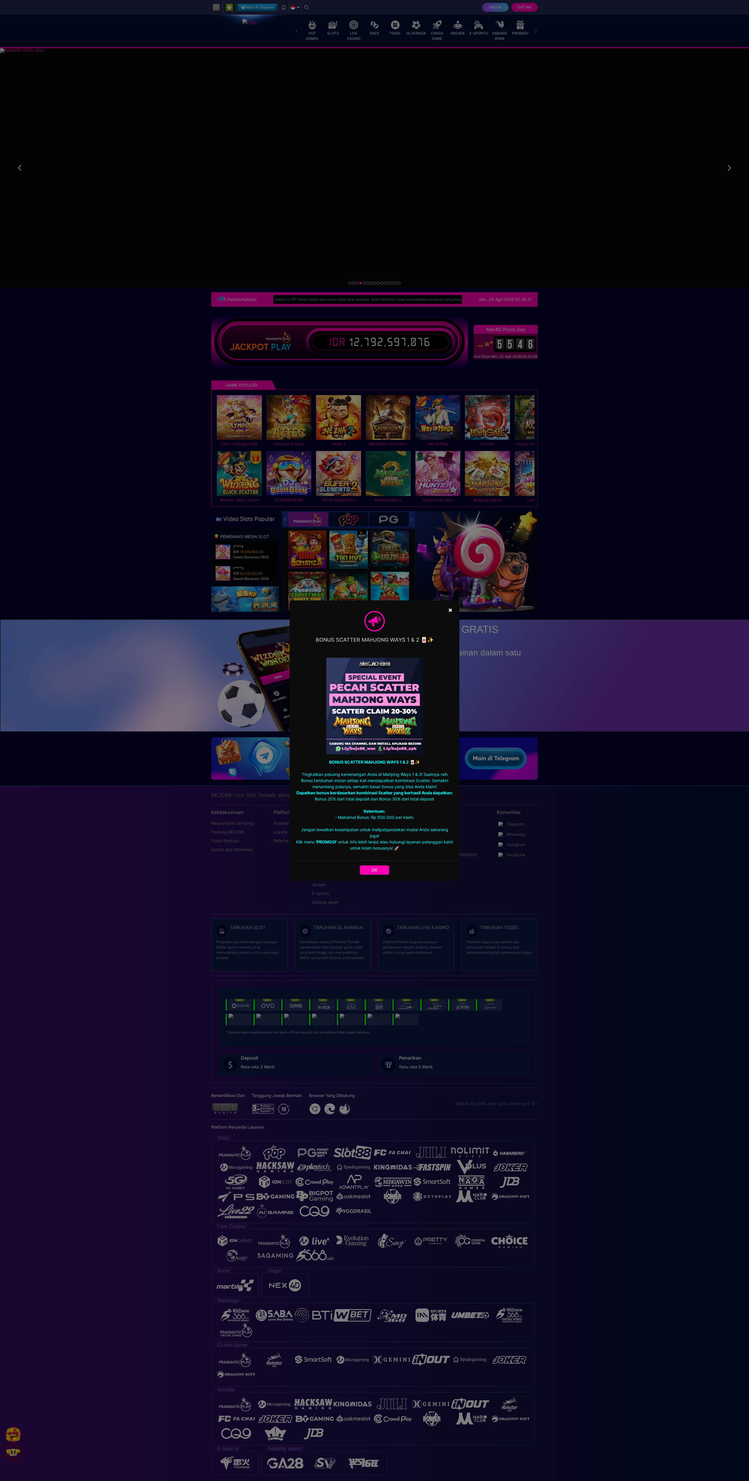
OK (374, 869)
